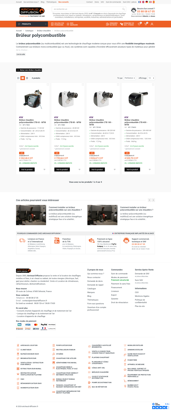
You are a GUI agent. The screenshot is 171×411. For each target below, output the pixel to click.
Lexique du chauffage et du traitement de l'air (36, 313)
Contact (89, 2)
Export (114, 295)
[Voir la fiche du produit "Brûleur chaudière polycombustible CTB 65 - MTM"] (33, 99)
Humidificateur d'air (29, 388)
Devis (97, 2)
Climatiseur (26, 350)
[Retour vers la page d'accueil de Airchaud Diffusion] (32, 10)
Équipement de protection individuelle (139, 375)
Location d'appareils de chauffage (31, 316)
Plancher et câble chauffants (100, 362)
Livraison (115, 291)
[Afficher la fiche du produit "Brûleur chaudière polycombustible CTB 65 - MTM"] (48, 84)
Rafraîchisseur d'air (30, 354)
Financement (116, 287)
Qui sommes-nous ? (31, 2)
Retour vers (30, 70)
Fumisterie (132, 360)
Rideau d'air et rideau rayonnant (65, 380)
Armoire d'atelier (135, 350)
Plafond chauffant (100, 357)
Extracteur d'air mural (31, 369)
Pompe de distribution (101, 382)
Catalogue (91, 289)
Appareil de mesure (136, 364)
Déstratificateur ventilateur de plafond (31, 374)
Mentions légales (142, 296)
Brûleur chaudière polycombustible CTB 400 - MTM (136, 122)
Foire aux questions (95, 303)
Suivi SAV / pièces (129, 2)
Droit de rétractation (119, 302)
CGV (137, 292)
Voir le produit (27, 170)
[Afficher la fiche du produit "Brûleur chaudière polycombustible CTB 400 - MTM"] (153, 84)
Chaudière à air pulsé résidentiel (101, 346)
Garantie (114, 299)
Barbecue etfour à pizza (133, 386)
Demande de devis (95, 281)
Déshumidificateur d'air (31, 383)
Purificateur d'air (64, 345)
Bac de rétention (99, 387)
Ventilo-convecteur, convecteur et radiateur (103, 352)
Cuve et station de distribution (100, 377)
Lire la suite (21, 54)
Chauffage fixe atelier (66, 358)
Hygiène (59, 354)
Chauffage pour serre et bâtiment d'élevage (67, 374)
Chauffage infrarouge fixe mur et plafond (68, 392)
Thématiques (51, 2)
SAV (102, 2)
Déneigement (133, 381)
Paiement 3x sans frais (120, 284)
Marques (91, 292)
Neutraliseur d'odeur (65, 350)
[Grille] (18, 78)
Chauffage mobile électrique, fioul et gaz (66, 368)
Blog (42, 2)
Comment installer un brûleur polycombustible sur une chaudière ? (65, 208)
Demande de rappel (95, 285)
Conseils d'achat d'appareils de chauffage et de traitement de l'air (44, 311)
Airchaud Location (29, 345)
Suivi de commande (113, 2)
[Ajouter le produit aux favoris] (44, 170)
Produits (26, 24)
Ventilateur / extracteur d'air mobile (32, 363)
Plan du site (140, 306)
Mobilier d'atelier (135, 345)
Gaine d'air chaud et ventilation (136, 355)
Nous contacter (93, 277)
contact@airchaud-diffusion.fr (34, 300)
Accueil (19, 2)
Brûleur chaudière (100, 372)
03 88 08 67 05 (146, 11)
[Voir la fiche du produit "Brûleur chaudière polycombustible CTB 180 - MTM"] (103, 99)
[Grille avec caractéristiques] (22, 78)
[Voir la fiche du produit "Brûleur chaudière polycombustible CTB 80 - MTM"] (68, 99)
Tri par (120, 78)
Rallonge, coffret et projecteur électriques (138, 369)
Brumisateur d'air (28, 358)
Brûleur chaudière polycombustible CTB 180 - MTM (100, 122)
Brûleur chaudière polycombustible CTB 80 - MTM (67, 121)
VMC (22, 379)
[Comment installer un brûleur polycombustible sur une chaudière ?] (31, 215)
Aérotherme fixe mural (66, 363)
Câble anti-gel (98, 368)
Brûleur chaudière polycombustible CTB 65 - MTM (32, 121)
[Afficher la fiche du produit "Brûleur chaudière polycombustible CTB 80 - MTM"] (83, 84)
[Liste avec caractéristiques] (27, 78)
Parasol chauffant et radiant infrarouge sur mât (68, 386)
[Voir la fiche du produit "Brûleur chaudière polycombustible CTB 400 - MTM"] (138, 99)
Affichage (143, 78)
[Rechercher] (123, 9)
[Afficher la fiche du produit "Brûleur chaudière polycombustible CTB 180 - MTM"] (118, 84)
